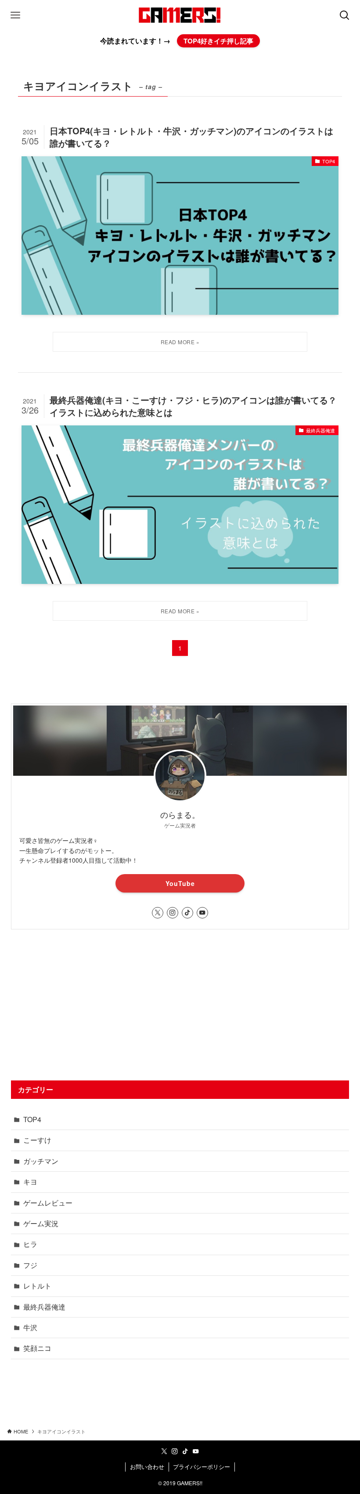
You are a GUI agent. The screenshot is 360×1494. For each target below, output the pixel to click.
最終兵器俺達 (44, 1307)
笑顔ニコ (37, 1348)
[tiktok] (187, 912)
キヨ (30, 1182)
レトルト (37, 1286)
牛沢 (30, 1327)
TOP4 (32, 1119)
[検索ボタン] (344, 15)
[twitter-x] (157, 912)
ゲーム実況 (40, 1223)
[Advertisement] (180, 1004)
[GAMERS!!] (180, 15)
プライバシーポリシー (201, 1466)
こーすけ (37, 1140)
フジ (30, 1265)
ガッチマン (40, 1161)
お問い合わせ (147, 1466)
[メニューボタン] (15, 15)
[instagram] (172, 912)
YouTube (180, 883)
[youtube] (202, 912)
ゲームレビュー (47, 1203)
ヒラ (30, 1244)
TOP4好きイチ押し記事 (218, 41)
